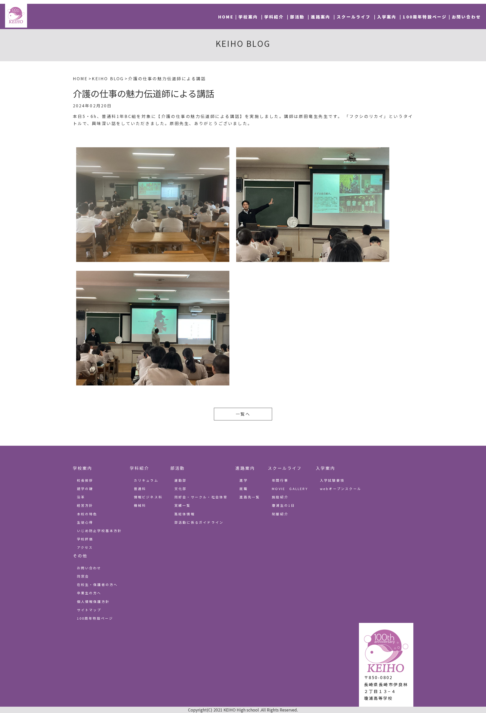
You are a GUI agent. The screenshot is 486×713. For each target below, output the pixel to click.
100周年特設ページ (425, 17)
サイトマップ (89, 609)
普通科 (140, 488)
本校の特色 (87, 514)
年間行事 (280, 480)
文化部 (180, 488)
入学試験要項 (332, 480)
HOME (226, 17)
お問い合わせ (466, 17)
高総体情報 (184, 514)
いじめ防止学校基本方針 (99, 530)
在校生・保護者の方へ (97, 584)
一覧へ (243, 414)
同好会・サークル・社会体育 (201, 497)
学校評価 (85, 539)
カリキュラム (146, 480)
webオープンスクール (340, 488)
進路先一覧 (249, 497)
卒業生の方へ (89, 592)
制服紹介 (280, 514)
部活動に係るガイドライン (199, 522)
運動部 (180, 480)
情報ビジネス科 (148, 497)
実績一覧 (182, 505)
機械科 (140, 505)
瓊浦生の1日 (283, 505)
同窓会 (83, 576)
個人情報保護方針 (93, 601)
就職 (243, 488)
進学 (243, 480)
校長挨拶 (85, 480)
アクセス (85, 547)
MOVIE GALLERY (290, 488)
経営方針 (85, 505)
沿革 (81, 497)
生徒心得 (85, 522)
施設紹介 (280, 497)
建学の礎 (85, 488)
